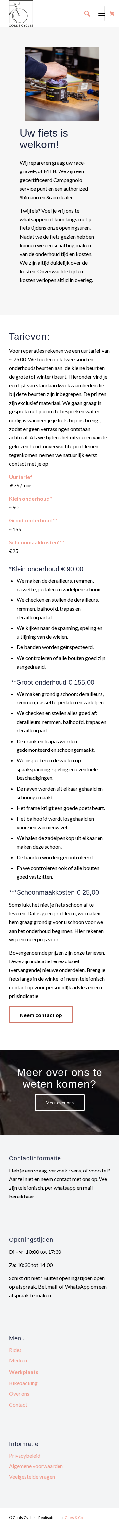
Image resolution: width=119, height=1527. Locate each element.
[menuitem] (83, 13)
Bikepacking (23, 1383)
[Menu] (101, 13)
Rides (15, 1350)
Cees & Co (74, 1517)
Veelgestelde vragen (32, 1476)
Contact (18, 1404)
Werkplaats (23, 1372)
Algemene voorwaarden (36, 1466)
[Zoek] (83, 13)
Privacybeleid (24, 1455)
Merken (18, 1360)
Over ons (19, 1393)
